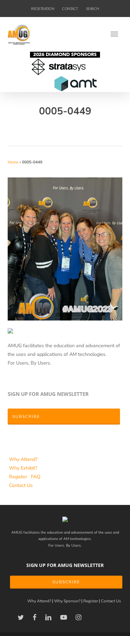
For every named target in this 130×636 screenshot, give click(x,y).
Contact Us (21, 485)
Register (18, 476)
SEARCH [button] (92, 8)
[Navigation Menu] (116, 33)
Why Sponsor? (67, 601)
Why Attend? (23, 459)
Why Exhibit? (23, 468)
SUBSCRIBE (66, 582)
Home (13, 162)
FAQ (35, 476)
